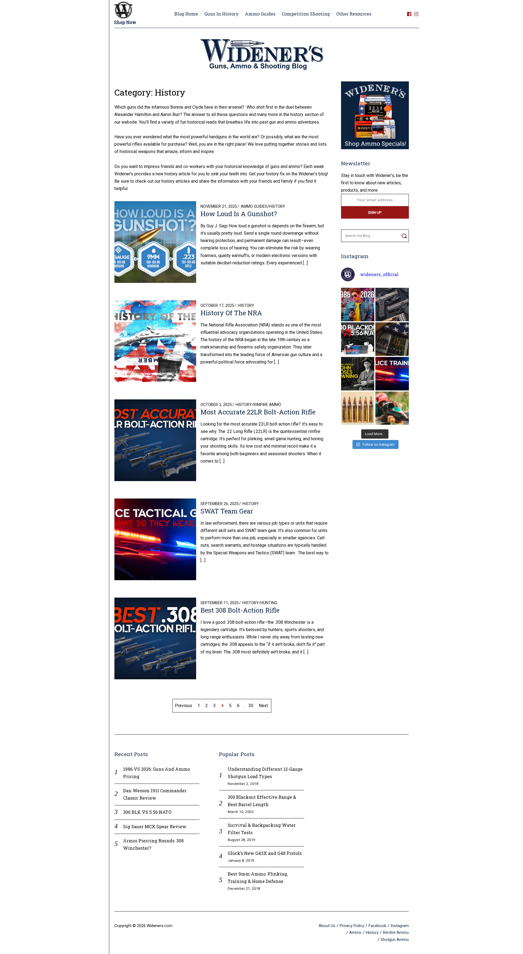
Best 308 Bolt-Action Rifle (239, 610)
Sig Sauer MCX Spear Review (154, 826)
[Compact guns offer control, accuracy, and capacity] (392, 304)
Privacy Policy (352, 925)
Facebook (377, 925)
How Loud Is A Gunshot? (238, 213)
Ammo (355, 932)
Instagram (400, 925)
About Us (327, 925)
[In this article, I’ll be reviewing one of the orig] (392, 408)
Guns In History (221, 14)
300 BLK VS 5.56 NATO (147, 812)
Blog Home (186, 14)
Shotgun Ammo (395, 939)
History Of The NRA (231, 312)
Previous (183, 705)
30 (250, 705)
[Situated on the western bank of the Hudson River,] (392, 339)
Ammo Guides (260, 14)
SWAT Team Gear (226, 511)
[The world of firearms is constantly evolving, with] (358, 408)
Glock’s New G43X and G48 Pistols (265, 853)
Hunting (268, 603)
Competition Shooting (306, 14)
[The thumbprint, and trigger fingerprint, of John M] (358, 373)
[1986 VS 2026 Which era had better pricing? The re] (358, 304)
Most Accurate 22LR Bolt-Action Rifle (257, 412)
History (277, 206)
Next (263, 705)
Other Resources (353, 14)
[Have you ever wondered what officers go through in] (392, 373)
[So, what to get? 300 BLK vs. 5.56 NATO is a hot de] (358, 339)
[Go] (404, 236)
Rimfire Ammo (267, 404)
